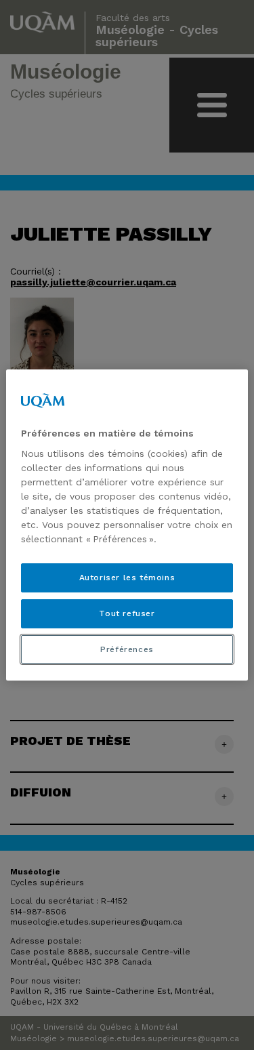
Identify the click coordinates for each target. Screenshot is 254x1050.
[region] (126, 525)
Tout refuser (126, 613)
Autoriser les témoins (127, 577)
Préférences (127, 649)
